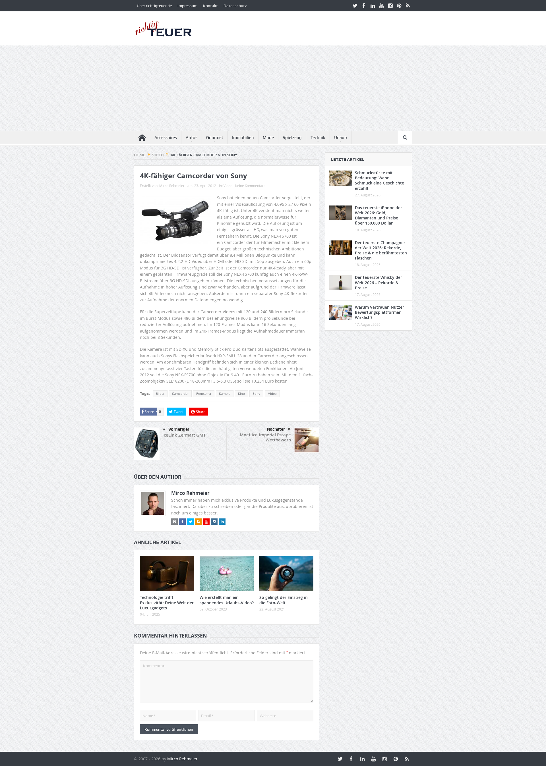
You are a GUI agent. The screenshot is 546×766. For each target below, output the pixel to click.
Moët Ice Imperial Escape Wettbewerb (265, 437)
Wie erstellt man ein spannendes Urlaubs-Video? (227, 600)
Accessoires (165, 137)
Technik (318, 137)
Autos (191, 137)
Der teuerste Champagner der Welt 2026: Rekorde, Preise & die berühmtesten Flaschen (381, 250)
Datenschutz (235, 5)
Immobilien (243, 137)
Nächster (276, 429)
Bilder (160, 394)
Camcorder (180, 394)
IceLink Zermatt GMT (184, 435)
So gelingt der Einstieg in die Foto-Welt (283, 600)
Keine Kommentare (250, 185)
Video (228, 185)
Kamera (224, 394)
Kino (241, 394)
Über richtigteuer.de (154, 5)
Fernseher (203, 394)
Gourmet (214, 137)
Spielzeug (292, 137)
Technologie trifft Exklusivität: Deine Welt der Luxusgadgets (167, 602)
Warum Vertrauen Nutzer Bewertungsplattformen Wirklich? (379, 312)
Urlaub (340, 137)
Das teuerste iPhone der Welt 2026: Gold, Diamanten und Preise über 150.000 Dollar (378, 215)
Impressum (187, 5)
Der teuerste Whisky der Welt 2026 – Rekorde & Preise (378, 282)
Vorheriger (178, 429)
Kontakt (210, 5)
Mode (268, 137)
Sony (256, 394)
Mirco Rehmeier (172, 185)
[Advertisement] (273, 88)
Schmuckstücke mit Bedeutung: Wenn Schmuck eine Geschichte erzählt (379, 180)
